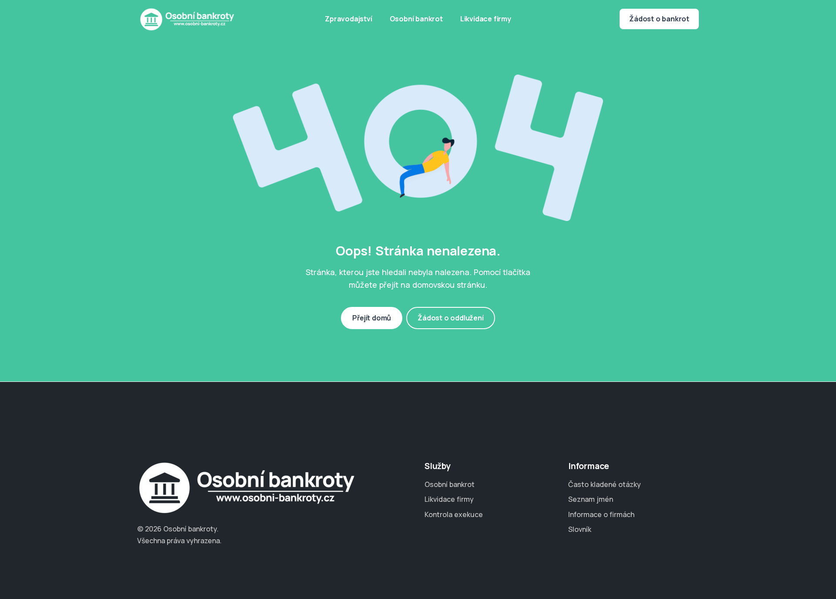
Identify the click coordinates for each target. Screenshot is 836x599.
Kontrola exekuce (454, 514)
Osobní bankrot (416, 19)
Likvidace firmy (485, 19)
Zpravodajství (348, 19)
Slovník (579, 529)
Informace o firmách (601, 514)
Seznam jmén (590, 499)
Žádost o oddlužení (450, 318)
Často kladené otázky (604, 484)
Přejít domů (371, 318)
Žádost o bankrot (659, 19)
